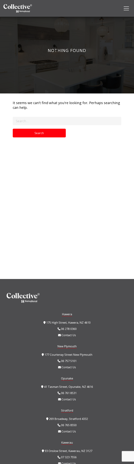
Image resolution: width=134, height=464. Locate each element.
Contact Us (68, 335)
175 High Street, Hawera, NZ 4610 (68, 323)
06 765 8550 (68, 425)
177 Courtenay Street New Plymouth (68, 355)
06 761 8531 (68, 393)
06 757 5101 (68, 361)
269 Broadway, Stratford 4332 (68, 419)
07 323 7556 (68, 457)
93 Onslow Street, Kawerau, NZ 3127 (68, 451)
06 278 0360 (68, 329)
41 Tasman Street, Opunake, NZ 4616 (68, 387)
